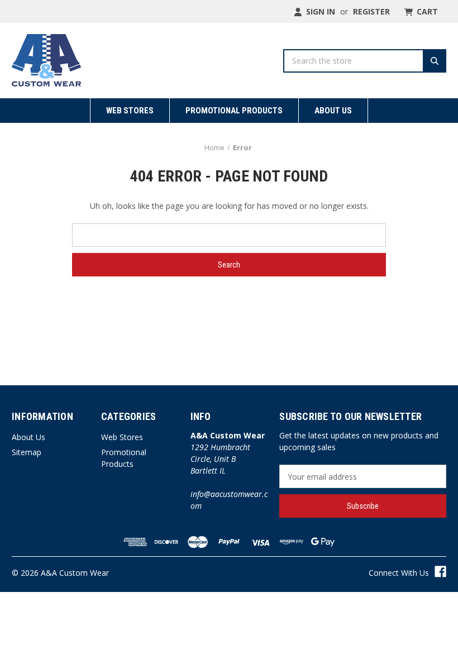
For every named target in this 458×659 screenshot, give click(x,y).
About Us (333, 111)
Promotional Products (234, 111)
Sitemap (26, 452)
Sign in (319, 11)
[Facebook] (440, 571)
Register (371, 11)
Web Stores (130, 111)
